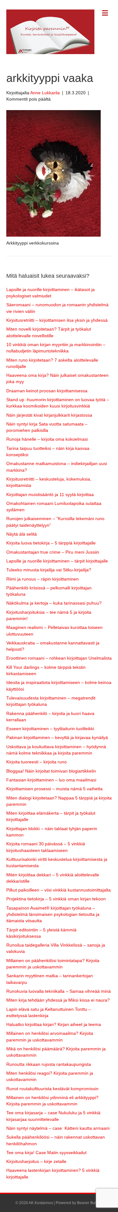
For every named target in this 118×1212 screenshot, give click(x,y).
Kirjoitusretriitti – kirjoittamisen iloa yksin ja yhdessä (57, 320)
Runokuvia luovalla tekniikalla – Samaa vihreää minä (58, 991)
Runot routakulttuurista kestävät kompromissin (52, 1088)
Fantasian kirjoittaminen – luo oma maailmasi (51, 779)
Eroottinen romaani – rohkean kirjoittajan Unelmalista (59, 658)
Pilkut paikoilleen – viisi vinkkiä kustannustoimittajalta (58, 889)
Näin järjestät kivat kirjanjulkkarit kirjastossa (49, 415)
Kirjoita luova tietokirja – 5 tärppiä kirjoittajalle (51, 542)
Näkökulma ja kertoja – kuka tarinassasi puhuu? (54, 603)
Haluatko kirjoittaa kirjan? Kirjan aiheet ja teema (53, 1024)
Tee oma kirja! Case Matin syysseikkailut (46, 1152)
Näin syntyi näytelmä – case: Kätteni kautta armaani (58, 1128)
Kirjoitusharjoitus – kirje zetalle (36, 1161)
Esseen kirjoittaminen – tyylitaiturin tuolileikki (50, 728)
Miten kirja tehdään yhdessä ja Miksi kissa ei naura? (58, 1000)
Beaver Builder (90, 1203)
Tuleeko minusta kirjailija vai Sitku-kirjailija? (48, 569)
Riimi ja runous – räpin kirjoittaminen (42, 578)
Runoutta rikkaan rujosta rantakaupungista (48, 1064)
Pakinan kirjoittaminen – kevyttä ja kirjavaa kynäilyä (57, 737)
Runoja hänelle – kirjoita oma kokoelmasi (47, 439)
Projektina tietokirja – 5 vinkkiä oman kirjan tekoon (56, 898)
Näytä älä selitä (21, 534)
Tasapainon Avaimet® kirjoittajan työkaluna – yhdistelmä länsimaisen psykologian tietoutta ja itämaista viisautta (52, 914)
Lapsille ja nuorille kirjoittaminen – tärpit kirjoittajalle (57, 560)
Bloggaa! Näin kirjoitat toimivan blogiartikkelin (51, 771)
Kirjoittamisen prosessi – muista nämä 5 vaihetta (54, 788)
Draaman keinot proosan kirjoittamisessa (46, 390)
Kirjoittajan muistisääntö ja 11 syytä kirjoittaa (50, 494)
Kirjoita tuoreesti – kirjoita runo (36, 761)
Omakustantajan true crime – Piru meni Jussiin (52, 552)
